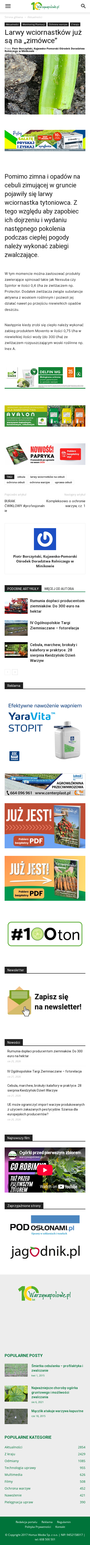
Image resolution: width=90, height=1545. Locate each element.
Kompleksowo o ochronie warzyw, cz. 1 (65, 503)
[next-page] (15, 672)
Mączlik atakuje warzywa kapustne (57, 1411)
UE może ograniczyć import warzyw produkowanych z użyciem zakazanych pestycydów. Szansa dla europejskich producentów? (46, 1109)
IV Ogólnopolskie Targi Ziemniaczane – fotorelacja (44, 1071)
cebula (21, 476)
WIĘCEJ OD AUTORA (59, 589)
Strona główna (14, 17)
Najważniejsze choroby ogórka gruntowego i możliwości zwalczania (54, 1392)
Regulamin (64, 1522)
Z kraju (75, 24)
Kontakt (60, 1527)
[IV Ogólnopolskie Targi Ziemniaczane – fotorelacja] (16, 628)
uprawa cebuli (63, 482)
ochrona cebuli (16, 482)
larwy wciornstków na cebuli (47, 476)
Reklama (47, 1522)
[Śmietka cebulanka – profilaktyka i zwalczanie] (16, 1370)
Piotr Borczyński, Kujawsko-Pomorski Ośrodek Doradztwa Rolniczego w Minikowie (45, 50)
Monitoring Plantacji (34, 24)
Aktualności (34, 17)
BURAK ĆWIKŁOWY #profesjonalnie (25, 506)
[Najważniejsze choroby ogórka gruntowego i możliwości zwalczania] (16, 1394)
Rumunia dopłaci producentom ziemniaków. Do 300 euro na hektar (57, 606)
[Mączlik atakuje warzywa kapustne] (16, 1416)
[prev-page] (7, 672)
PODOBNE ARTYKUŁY (23, 589)
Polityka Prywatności (38, 1527)
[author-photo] (45, 550)
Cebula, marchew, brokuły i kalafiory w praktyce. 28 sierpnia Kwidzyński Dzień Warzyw (44, 1088)
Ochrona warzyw (58, 24)
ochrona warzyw (40, 482)
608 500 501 (47, 1539)
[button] (7, 6)
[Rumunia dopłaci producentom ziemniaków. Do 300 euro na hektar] (16, 606)
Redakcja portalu (26, 1522)
